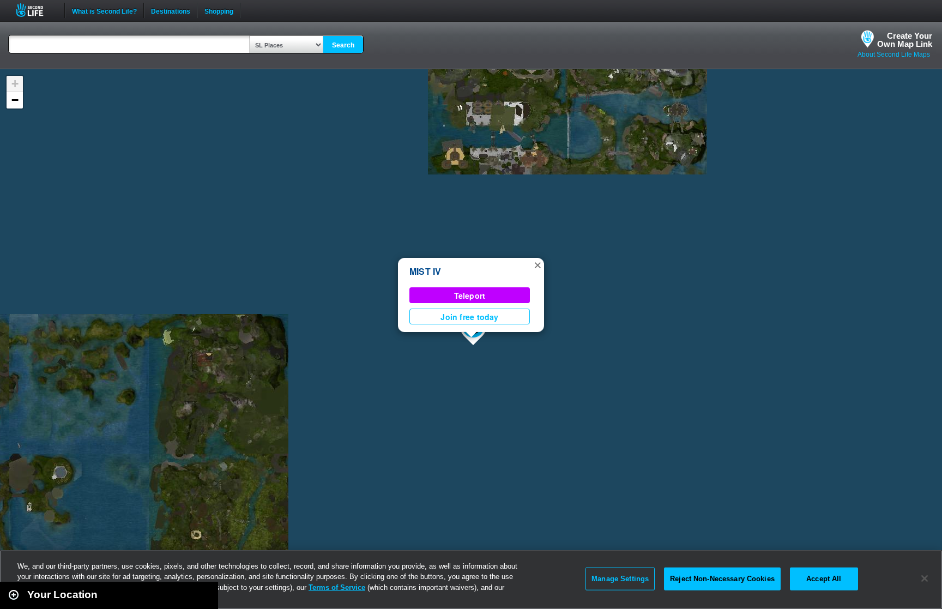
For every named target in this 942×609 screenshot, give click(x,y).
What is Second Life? (104, 10)
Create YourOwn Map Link (904, 40)
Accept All (823, 579)
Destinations (170, 10)
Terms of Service (337, 587)
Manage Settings (620, 579)
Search (343, 45)
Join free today (469, 316)
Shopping (218, 10)
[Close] (925, 578)
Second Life (35, 10)
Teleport (470, 295)
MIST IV (425, 271)
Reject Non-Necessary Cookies (722, 579)
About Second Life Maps (894, 54)
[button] (537, 264)
